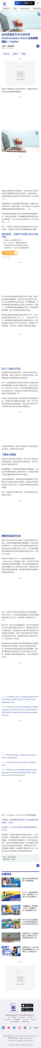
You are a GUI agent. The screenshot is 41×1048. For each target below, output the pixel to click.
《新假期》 (13, 1017)
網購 (23, 54)
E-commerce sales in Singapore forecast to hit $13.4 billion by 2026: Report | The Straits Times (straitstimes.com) (20, 699)
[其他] (37, 46)
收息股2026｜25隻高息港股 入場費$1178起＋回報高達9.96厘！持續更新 (30, 936)
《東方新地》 (17, 1019)
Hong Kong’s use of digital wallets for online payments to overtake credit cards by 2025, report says (19, 772)
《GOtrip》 (22, 1017)
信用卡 (15, 54)
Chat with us (11, 1040)
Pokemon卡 (25, 8)
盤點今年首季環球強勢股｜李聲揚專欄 (30, 880)
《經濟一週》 (25, 1021)
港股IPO (6, 8)
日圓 (15, 8)
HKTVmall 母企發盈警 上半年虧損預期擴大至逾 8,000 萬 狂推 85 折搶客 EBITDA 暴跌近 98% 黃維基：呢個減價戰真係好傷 (30, 922)
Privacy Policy (29, 1040)
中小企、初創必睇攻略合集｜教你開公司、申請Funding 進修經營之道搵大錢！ (30, 894)
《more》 (25, 1019)
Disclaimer (20, 1040)
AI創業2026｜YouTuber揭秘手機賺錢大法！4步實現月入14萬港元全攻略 (30, 949)
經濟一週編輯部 (8, 46)
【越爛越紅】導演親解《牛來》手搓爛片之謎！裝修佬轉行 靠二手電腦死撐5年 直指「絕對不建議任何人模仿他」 (30, 908)
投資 (3, 48)
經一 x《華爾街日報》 (26, 3)
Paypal (6, 54)
